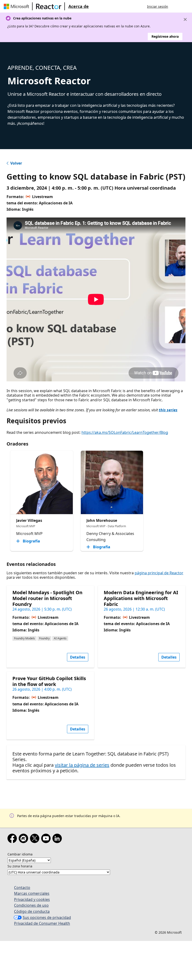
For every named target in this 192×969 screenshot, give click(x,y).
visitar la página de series (82, 765)
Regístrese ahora (165, 36)
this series (168, 410)
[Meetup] (24, 839)
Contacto (22, 887)
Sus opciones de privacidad (47, 917)
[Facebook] (13, 839)
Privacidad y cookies (32, 899)
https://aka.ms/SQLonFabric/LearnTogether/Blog (124, 432)
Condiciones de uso (31, 905)
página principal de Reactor (159, 572)
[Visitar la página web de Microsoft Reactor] (48, 6)
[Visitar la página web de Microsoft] (17, 6)
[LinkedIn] (58, 839)
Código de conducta (32, 911)
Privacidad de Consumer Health (42, 923)
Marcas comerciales (31, 893)
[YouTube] (46, 839)
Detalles (77, 657)
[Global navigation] (176, 6)
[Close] (185, 19)
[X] (35, 839)
